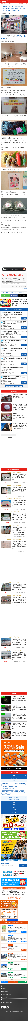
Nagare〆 (10, 437)
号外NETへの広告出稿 (6, 994)
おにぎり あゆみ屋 (5, 434)
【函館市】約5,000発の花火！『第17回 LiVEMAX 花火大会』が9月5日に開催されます (19, 698)
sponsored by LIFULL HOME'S (18, 922)
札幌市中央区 (15, 783)
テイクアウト (13, 434)
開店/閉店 (21, 3)
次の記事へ (22, 292)
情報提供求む (5, 991)
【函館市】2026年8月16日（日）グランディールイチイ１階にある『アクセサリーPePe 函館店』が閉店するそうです (19, 545)
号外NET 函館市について (7, 1002)
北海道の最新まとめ (6, 783)
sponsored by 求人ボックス (19, 309)
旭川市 (8, 794)
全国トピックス (4, 3)
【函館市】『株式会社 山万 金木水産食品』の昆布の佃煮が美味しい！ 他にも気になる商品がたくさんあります (19, 656)
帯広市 (3, 794)
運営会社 (4, 988)
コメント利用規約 (23, 288)
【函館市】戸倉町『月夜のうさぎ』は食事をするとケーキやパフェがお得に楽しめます (19, 734)
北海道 (11, 13)
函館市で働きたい (8, 309)
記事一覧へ (14, 292)
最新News (11, 3)
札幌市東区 (4, 786)
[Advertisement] (14, 454)
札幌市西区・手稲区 (13, 786)
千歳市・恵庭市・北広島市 (7, 791)
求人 (16, 3)
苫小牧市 (22, 791)
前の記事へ (6, 292)
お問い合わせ (5, 997)
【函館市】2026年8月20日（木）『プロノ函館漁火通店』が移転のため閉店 (19, 489)
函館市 (16, 791)
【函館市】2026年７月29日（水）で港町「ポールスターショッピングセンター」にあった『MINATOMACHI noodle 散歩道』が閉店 (19, 531)
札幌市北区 (22, 783)
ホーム (3, 986)
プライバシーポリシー (6, 999)
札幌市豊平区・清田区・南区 (8, 788)
